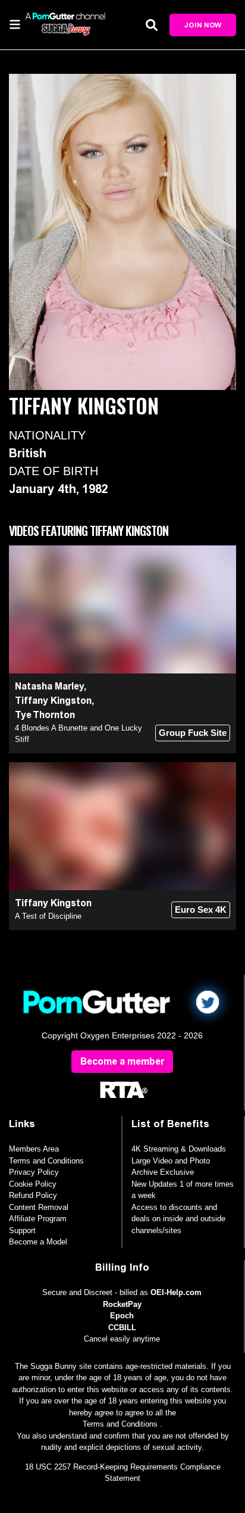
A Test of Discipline (48, 916)
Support (22, 1230)
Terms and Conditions (46, 1160)
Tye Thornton (45, 714)
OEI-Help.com (176, 1292)
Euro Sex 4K (201, 909)
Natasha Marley (49, 686)
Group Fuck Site (193, 733)
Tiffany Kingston (53, 700)
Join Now (202, 25)
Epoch (122, 1315)
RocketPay (122, 1304)
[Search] (152, 24)
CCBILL (122, 1327)
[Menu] (15, 23)
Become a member (122, 1061)
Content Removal (38, 1207)
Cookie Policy (32, 1184)
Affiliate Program (38, 1218)
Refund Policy (33, 1195)
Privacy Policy (34, 1172)
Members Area (34, 1148)
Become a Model (38, 1241)
